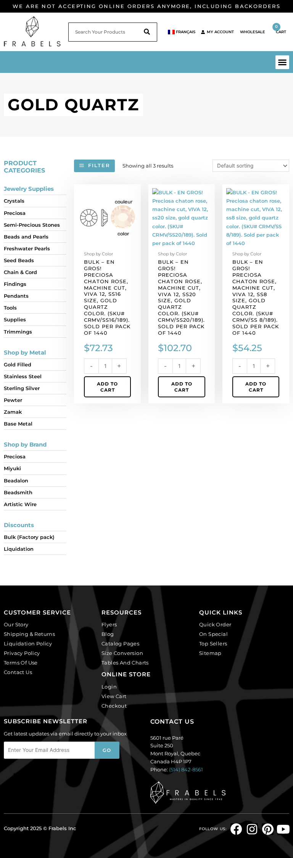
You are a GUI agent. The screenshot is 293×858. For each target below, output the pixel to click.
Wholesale (252, 31)
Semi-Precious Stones (32, 225)
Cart (281, 29)
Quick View (107, 243)
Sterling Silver (22, 388)
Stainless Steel (23, 376)
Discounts (19, 525)
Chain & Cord (20, 272)
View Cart (114, 696)
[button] (282, 62)
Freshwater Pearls (27, 248)
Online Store (126, 674)
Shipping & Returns (29, 634)
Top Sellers (213, 643)
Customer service (37, 612)
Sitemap (210, 653)
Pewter (13, 400)
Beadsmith (18, 492)
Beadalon (16, 480)
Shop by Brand (25, 444)
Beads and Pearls (26, 237)
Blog (107, 634)
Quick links (220, 612)
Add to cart (107, 387)
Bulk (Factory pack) (29, 537)
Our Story (16, 624)
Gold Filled (17, 364)
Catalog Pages (120, 643)
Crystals (14, 201)
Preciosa (15, 213)
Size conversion (122, 653)
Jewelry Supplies (29, 188)
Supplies (15, 319)
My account (220, 31)
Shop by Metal (25, 352)
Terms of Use (21, 663)
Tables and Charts (125, 663)
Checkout (114, 706)
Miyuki (12, 468)
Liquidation (19, 549)
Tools (10, 308)
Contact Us (18, 672)
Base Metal (18, 424)
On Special (213, 634)
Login (109, 687)
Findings (15, 284)
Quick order (215, 624)
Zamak (13, 412)
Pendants (16, 296)
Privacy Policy (22, 653)
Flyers (109, 624)
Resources (121, 612)
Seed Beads (19, 260)
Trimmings (18, 332)
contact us (172, 721)
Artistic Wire (20, 504)
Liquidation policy (28, 643)
